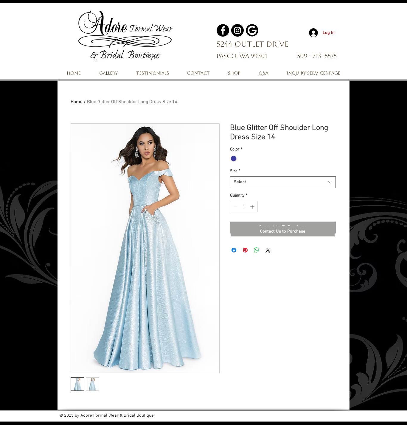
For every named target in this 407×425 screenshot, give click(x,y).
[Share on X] (267, 250)
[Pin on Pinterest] (245, 250)
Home (77, 102)
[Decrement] (234, 206)
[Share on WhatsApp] (256, 250)
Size (235, 171)
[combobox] (283, 182)
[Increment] (253, 206)
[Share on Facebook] (233, 250)
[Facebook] (223, 30)
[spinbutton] (243, 206)
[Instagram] (237, 30)
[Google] (252, 30)
